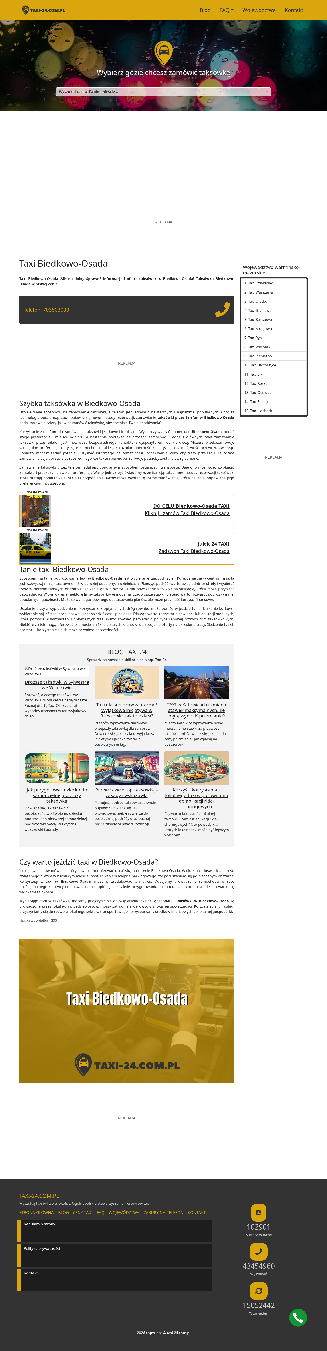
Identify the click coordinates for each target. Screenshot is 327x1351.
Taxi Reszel (259, 383)
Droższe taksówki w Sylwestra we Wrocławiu (57, 685)
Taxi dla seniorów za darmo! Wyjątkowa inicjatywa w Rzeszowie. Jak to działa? (126, 710)
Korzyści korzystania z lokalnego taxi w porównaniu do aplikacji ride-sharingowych (196, 798)
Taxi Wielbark (259, 346)
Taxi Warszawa (260, 292)
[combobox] (163, 91)
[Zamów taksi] (222, 313)
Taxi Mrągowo (260, 328)
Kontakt (294, 10)
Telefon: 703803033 (46, 309)
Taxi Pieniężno (260, 356)
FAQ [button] (225, 10)
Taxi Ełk (256, 374)
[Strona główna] (43, 10)
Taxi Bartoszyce (263, 365)
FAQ (101, 1212)
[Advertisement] (163, 153)
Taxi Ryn (255, 337)
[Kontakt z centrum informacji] (298, 1318)
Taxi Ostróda (261, 392)
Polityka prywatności (42, 1248)
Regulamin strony (39, 1223)
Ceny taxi (83, 1212)
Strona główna (36, 1212)
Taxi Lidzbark (261, 410)
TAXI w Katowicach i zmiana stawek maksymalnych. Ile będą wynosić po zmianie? (196, 710)
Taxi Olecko (257, 301)
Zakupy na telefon (164, 1212)
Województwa (259, 10)
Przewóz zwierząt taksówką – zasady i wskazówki (126, 792)
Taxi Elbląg (259, 401)
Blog (205, 10)
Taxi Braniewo (260, 310)
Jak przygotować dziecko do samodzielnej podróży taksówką (57, 795)
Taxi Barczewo (260, 319)
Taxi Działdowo (260, 283)
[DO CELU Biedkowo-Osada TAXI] (35, 510)
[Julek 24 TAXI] (35, 548)
